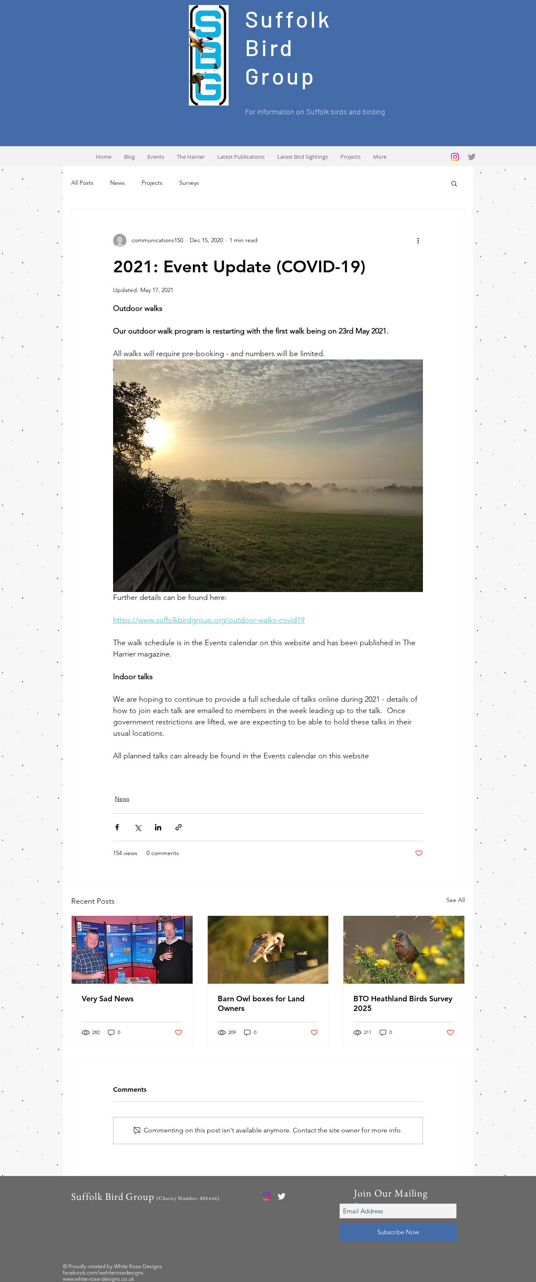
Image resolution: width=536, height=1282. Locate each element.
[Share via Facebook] (117, 827)
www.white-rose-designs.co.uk (98, 1279)
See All (455, 900)
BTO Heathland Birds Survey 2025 (402, 1003)
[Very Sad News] (132, 950)
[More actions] (418, 240)
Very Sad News (108, 998)
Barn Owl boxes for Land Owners (261, 1003)
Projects (152, 182)
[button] (454, 183)
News (117, 182)
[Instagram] (455, 157)
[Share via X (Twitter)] (138, 827)
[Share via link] (179, 827)
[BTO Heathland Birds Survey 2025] (403, 950)
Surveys (189, 182)
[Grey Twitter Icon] (471, 157)
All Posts (82, 182)
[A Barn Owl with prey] (268, 950)
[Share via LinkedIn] (158, 827)
